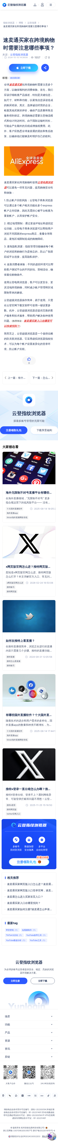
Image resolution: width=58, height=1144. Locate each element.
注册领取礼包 (13, 430)
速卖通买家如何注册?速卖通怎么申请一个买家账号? (30, 909)
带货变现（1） (12, 930)
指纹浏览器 (9, 22)
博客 (21, 22)
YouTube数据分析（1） (16, 940)
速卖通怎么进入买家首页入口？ (25, 896)
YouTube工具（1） (38, 940)
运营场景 (31, 22)
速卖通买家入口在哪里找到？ (24, 903)
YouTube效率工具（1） (36, 935)
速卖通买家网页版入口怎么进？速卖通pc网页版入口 (30, 884)
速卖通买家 (15, 78)
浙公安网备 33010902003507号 (17, 1130)
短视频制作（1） (29, 930)
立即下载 (42, 980)
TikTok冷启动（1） (14, 935)
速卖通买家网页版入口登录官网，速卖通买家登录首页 (30, 890)
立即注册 (15, 980)
